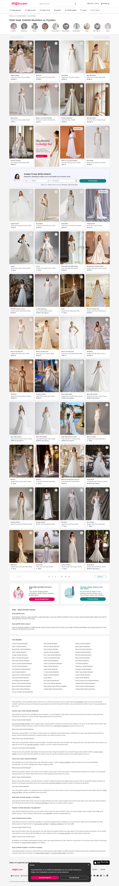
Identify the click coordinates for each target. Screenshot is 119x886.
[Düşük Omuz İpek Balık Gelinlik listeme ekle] (81, 490)
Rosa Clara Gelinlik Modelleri (52, 683)
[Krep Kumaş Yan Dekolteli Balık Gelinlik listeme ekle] (81, 319)
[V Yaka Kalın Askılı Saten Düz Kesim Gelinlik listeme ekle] (56, 191)
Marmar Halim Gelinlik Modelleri (21, 683)
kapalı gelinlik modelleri (29, 842)
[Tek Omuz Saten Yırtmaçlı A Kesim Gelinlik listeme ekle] (106, 85)
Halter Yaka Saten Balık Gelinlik (44, 566)
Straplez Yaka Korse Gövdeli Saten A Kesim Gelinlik (96, 311)
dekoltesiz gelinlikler (57, 824)
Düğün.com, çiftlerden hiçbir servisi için (59, 184)
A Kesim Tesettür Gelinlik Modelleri (22, 692)
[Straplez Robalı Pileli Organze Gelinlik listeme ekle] (81, 532)
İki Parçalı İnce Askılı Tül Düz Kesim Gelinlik (45, 120)
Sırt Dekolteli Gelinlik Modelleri (21, 669)
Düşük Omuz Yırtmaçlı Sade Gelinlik (20, 120)
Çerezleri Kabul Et (45, 877)
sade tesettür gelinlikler (41, 824)
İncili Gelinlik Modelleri (82, 660)
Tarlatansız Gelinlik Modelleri (84, 666)
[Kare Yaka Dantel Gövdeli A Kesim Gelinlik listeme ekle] (81, 447)
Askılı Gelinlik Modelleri (51, 669)
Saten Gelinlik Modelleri (19, 652)
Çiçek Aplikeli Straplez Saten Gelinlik (45, 439)
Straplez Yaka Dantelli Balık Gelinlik (45, 524)
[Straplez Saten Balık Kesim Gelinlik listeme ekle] (106, 128)
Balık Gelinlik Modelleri (50, 643)
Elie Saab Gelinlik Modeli (51, 680)
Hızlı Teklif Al (95, 10)
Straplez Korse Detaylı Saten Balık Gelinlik (70, 311)
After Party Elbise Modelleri (83, 649)
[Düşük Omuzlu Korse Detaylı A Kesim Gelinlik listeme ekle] (106, 362)
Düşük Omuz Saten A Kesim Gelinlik (20, 77)
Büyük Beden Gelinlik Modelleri (21, 649)
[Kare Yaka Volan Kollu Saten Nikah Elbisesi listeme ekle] (56, 43)
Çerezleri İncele (74, 877)
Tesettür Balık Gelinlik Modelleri (53, 689)
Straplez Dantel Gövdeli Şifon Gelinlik (20, 311)
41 (65, 576)
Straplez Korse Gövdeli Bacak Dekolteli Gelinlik (21, 396)
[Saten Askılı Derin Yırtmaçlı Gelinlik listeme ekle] (81, 404)
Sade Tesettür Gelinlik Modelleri (85, 686)
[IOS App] (101, 862)
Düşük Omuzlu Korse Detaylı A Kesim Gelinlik (97, 396)
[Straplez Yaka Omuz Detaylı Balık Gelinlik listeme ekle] (106, 490)
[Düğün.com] (19, 4)
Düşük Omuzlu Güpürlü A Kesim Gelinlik (21, 439)
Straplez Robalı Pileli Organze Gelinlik (71, 566)
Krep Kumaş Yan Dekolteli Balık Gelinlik (71, 353)
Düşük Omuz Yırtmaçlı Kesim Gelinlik (71, 225)
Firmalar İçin (106, 3)
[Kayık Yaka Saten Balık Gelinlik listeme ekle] (81, 234)
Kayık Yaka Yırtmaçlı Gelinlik (94, 225)
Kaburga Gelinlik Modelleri (83, 669)
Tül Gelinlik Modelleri (81, 663)
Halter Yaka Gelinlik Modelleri (84, 672)
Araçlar (84, 10)
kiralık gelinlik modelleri (42, 853)
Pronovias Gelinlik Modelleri (20, 677)
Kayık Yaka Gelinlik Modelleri (21, 660)
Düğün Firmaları (31, 10)
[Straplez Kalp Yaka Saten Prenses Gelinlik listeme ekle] (106, 319)
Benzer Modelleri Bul (41, 599)
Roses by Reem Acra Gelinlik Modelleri (87, 680)
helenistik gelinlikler (33, 744)
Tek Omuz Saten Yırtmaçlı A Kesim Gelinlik (96, 120)
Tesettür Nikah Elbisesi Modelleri (85, 683)
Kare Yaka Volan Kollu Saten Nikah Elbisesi (45, 77)
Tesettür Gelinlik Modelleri (83, 652)
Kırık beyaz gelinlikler (41, 803)
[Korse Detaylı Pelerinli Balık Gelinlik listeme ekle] (30, 128)
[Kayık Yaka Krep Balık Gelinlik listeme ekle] (56, 276)
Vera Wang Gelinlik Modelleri (20, 680)
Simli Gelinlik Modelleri (19, 672)
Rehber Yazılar (46, 10)
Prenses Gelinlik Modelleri (52, 646)
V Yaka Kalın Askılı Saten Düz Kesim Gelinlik (45, 225)
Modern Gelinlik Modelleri (51, 675)
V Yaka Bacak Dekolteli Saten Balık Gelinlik (45, 481)
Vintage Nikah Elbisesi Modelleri (85, 689)
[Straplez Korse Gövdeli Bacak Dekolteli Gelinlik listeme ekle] (30, 362)
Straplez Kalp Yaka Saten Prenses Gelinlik (96, 353)
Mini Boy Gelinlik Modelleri (83, 655)
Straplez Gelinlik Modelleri (52, 652)
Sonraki (99, 576)
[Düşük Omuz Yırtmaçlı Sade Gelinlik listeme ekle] (30, 85)
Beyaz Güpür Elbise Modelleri (21, 689)
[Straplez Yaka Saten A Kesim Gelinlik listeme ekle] (30, 234)
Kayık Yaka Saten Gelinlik (68, 120)
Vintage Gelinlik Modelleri (19, 655)
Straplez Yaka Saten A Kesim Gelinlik (20, 268)
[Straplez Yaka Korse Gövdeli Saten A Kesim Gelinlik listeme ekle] (106, 276)
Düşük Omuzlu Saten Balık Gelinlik (45, 396)
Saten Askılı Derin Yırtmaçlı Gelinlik (70, 439)
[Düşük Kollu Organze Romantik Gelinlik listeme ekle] (30, 191)
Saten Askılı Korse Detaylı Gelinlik (45, 353)
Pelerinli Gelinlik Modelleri (20, 666)
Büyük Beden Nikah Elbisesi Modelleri (55, 686)
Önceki (19, 576)
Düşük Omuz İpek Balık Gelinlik (69, 524)
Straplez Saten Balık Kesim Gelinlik (96, 162)
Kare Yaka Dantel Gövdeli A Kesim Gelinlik (70, 481)
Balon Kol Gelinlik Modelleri (20, 658)
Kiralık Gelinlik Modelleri (51, 649)
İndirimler (58, 10)
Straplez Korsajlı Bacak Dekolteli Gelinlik (21, 524)
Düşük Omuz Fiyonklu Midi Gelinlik (96, 77)
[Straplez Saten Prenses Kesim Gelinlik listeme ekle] (30, 447)
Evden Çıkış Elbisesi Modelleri (53, 663)
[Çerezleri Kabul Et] (89, 865)
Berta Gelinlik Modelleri (82, 677)
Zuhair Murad (48, 677)
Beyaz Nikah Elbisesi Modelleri (21, 686)
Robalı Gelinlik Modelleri (51, 666)
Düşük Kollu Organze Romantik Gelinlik (21, 225)
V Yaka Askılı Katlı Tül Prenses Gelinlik (97, 481)
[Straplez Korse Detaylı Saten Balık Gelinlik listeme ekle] (81, 276)
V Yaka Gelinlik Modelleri (51, 672)
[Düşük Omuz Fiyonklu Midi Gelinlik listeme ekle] (106, 43)
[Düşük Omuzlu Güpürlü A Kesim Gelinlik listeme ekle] (30, 404)
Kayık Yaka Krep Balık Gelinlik (44, 311)
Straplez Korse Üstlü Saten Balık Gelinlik (21, 566)
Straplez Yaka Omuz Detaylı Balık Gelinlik (96, 524)
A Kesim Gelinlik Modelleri (20, 643)
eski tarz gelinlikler (64, 762)
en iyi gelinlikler (78, 702)
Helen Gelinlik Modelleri (19, 646)
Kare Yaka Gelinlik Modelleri (52, 655)
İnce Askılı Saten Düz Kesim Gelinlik (71, 162)
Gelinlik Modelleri (71, 10)
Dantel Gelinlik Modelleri (51, 660)
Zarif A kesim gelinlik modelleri (21, 724)
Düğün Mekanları (16, 10)
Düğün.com (12, 16)
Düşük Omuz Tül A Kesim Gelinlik (70, 77)
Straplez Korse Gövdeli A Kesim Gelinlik (71, 396)
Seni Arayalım (92, 181)
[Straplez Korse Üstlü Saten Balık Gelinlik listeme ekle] (30, 532)
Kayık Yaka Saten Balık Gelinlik (69, 268)
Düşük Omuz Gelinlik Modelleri (21, 675)
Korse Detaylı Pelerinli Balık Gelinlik (20, 162)
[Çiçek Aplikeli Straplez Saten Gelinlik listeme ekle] (56, 404)
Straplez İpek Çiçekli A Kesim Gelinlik (46, 268)
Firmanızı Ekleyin (92, 599)
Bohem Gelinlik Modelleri (83, 643)
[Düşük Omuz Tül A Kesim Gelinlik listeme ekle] (81, 43)
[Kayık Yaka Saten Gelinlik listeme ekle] (81, 85)
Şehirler (94, 869)
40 (61, 576)
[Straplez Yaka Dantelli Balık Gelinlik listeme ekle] (56, 490)
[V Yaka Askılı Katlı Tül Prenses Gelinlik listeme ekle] (106, 447)
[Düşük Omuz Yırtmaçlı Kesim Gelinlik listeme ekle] (81, 191)
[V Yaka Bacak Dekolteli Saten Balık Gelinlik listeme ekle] (56, 447)
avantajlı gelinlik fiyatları (59, 853)
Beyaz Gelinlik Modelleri (82, 658)
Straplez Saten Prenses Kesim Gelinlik (21, 481)
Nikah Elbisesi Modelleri (82, 646)
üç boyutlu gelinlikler (55, 783)
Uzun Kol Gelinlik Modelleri (52, 658)
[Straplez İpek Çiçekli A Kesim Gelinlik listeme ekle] (56, 234)
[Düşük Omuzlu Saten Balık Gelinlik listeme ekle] (56, 362)
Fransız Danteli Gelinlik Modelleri (22, 663)
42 (69, 576)
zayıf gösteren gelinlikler (61, 726)
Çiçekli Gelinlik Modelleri (82, 675)
